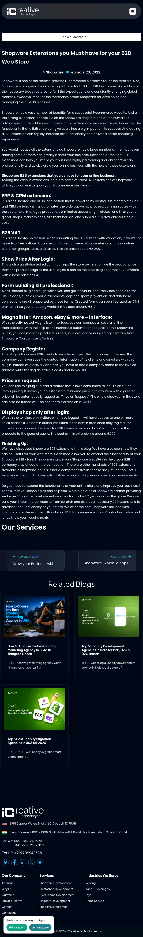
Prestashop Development (56, 889)
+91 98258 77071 (33, 845)
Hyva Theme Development (56, 895)
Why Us (7, 889)
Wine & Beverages (97, 889)
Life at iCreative (12, 901)
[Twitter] (6, 862)
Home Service (94, 901)
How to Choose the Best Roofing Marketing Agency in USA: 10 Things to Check (32, 649)
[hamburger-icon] (132, 11)
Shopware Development (55, 883)
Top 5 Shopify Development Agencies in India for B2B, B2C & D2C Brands (106, 649)
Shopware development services (42, 496)
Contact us (114, 512)
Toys (88, 895)
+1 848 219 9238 (31, 841)
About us (7, 883)
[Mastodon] (40, 862)
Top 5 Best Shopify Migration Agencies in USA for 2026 (29, 741)
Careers (7, 906)
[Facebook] (14, 862)
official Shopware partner (105, 491)
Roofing (90, 883)
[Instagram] (31, 862)
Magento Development (54, 901)
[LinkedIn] (23, 862)
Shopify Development (54, 906)
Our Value (8, 895)
